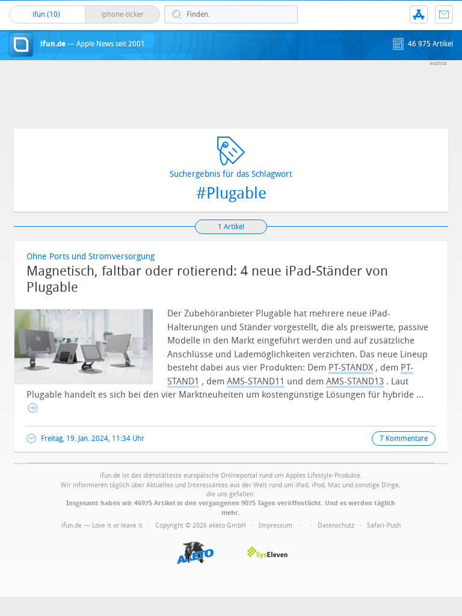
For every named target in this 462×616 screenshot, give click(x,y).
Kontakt (444, 14)
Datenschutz (336, 525)
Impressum (275, 525)
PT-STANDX (350, 367)
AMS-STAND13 (355, 381)
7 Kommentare (404, 438)
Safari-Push (384, 525)
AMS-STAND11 (256, 381)
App (418, 14)
